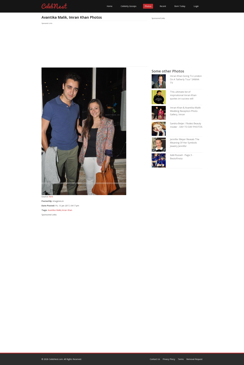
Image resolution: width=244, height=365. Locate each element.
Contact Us (155, 359)
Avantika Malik (54, 210)
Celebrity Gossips (128, 6)
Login (196, 6)
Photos (148, 6)
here (51, 196)
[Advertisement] (94, 46)
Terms (181, 359)
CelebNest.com (56, 359)
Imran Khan (67, 210)
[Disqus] (94, 316)
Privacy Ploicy (169, 359)
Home (109, 6)
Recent (163, 6)
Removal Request (194, 359)
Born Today (179, 6)
